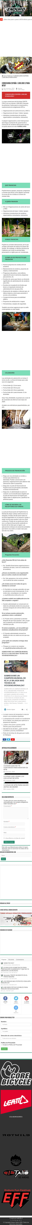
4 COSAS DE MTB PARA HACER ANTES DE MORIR (16, 786)
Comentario (8, 806)
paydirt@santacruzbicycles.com (14, 595)
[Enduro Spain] (16, 8)
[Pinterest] (15, 1220)
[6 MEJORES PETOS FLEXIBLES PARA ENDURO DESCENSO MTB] (1, 987)
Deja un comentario (9, 89)
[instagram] (21, 1220)
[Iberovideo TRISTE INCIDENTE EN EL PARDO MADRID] (2, 975)
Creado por (13, 1218)
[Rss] (11, 1220)
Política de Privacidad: (8, 1042)
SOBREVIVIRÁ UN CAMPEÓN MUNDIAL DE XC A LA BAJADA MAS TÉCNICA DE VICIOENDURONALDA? (15, 653)
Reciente (11, 959)
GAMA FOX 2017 (9, 963)
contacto (13, 646)
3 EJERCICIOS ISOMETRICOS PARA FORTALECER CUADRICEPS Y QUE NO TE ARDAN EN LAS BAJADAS (15, 969)
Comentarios (20, 959)
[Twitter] (14, 1220)
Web (5, 832)
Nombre (6, 821)
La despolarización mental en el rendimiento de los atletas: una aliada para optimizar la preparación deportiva (16, 720)
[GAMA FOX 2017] (2, 963)
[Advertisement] (16, 40)
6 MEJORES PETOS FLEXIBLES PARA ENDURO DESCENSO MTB (14, 988)
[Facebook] (12, 1220)
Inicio (5, 76)
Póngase (6, 646)
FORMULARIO (21, 126)
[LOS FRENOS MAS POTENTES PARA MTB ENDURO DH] (1, 981)
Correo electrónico (10, 827)
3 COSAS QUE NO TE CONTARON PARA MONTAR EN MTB (16, 767)
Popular (4, 959)
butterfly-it (20, 1218)
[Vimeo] (19, 1220)
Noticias (10, 76)
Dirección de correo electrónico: (11, 1035)
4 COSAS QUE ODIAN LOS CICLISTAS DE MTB (14, 777)
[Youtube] (17, 1220)
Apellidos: (4, 1028)
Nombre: (4, 1021)
